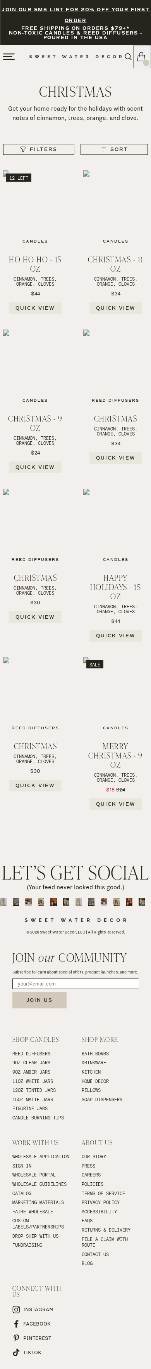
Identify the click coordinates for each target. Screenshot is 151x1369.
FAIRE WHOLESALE (32, 1211)
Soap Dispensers (102, 1099)
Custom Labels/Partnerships (38, 1223)
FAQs (87, 1220)
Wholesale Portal (34, 1174)
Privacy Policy (101, 1202)
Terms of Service (103, 1193)
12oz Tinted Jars (34, 1090)
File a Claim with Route (106, 1242)
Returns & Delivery (106, 1229)
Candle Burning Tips (38, 1117)
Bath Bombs (95, 1053)
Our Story (94, 1156)
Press (88, 1165)
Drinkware (94, 1062)
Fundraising (27, 1245)
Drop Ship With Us (35, 1236)
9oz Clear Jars (31, 1062)
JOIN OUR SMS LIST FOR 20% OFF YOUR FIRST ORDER (75, 15)
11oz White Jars (32, 1081)
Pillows (91, 1090)
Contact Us (95, 1254)
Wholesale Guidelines (39, 1184)
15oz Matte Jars (32, 1099)
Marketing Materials (38, 1202)
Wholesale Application (40, 1156)
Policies (92, 1184)
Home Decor (95, 1081)
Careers (91, 1174)
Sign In (21, 1165)
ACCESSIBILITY (99, 1211)
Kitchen (91, 1071)
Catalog (21, 1193)
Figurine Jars (30, 1108)
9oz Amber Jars (31, 1071)
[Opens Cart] (142, 56)
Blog (87, 1263)
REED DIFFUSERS (31, 1053)
